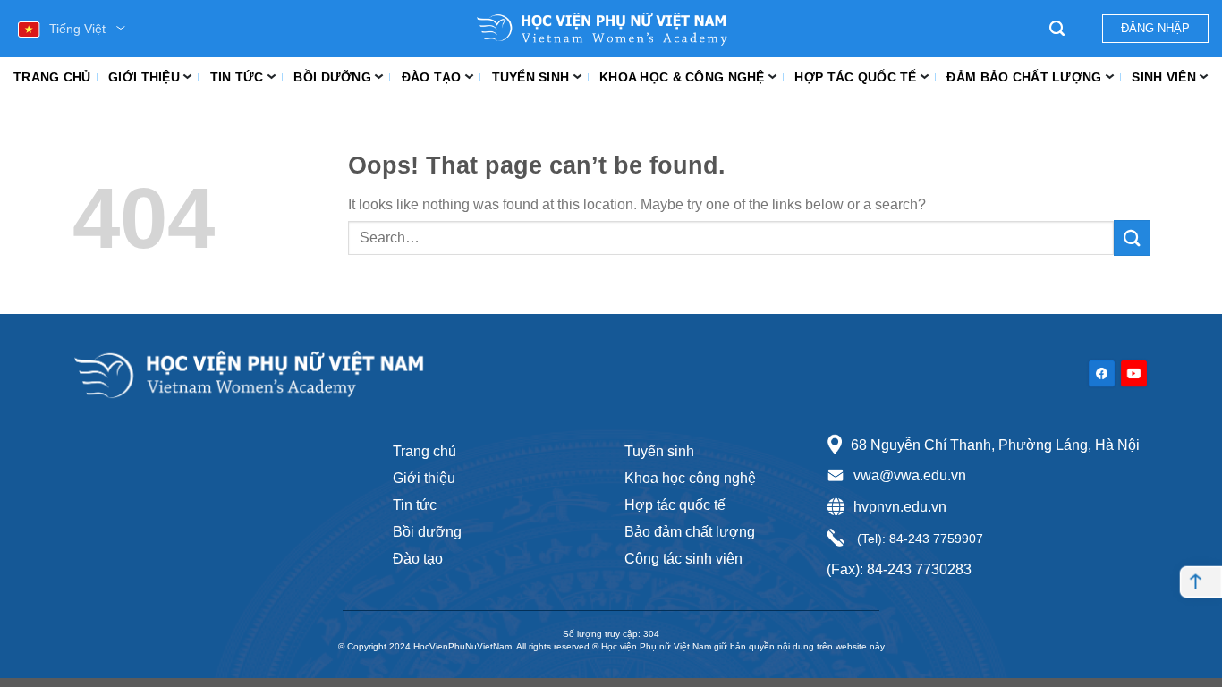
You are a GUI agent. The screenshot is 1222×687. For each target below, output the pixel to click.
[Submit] (1132, 237)
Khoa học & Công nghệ (682, 77)
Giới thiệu (144, 77)
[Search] (1057, 28)
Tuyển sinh (531, 77)
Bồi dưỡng (332, 77)
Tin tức (237, 77)
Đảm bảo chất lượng (1023, 77)
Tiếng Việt (77, 28)
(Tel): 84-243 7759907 (918, 538)
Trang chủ (52, 77)
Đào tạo (432, 77)
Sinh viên (1164, 77)
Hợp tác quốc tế (855, 77)
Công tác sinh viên (683, 558)
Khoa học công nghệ (690, 478)
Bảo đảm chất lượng (689, 531)
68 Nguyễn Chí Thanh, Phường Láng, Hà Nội (995, 445)
